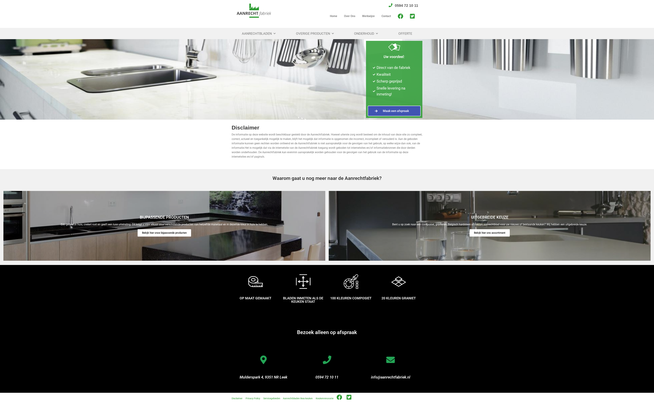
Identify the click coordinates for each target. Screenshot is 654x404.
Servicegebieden (271, 398)
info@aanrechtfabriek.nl (390, 377)
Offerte (405, 33)
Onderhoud (364, 33)
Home (333, 16)
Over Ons (349, 16)
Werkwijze (368, 16)
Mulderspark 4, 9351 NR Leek (263, 377)
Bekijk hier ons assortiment (489, 232)
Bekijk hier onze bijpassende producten (164, 232)
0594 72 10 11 (326, 377)
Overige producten (313, 33)
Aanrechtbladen (257, 33)
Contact (386, 16)
